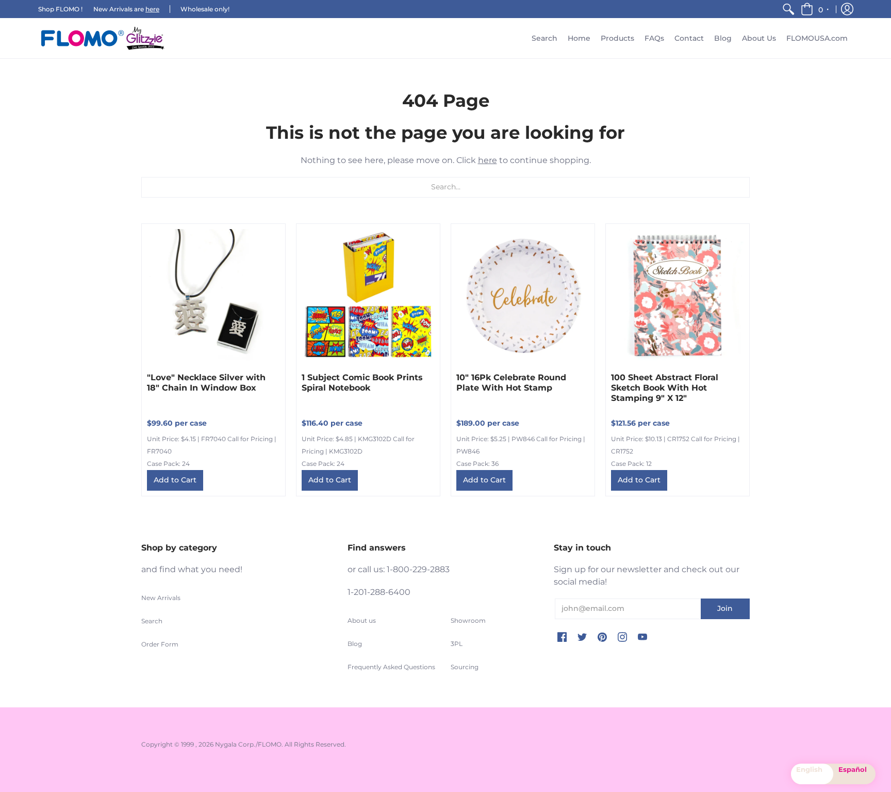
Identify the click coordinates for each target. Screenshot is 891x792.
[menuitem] (788, 9)
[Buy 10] (522, 295)
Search (151, 621)
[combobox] (812, 774)
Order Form (159, 644)
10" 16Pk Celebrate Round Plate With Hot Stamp (511, 383)
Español (852, 769)
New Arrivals (160, 598)
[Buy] (213, 295)
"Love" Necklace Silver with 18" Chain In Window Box (206, 383)
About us (362, 620)
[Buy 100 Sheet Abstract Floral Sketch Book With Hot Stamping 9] (677, 295)
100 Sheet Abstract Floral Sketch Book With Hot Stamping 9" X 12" (664, 388)
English (809, 769)
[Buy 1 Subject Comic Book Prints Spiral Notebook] (368, 295)
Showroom (468, 620)
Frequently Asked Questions (391, 667)
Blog (355, 644)
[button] (815, 9)
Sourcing (464, 667)
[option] (854, 774)
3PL (457, 644)
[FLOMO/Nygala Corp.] (102, 38)
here (152, 9)
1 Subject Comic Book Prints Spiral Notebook (362, 383)
